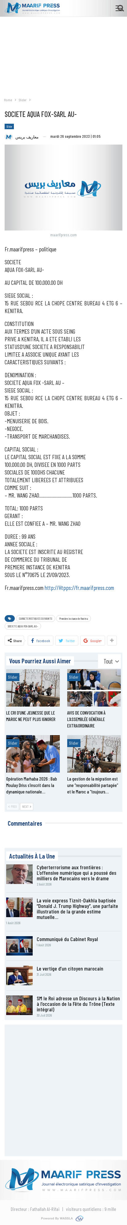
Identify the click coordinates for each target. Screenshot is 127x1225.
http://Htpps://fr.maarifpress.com (79, 587)
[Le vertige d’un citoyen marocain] (19, 975)
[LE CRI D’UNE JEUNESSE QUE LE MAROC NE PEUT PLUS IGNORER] (33, 688)
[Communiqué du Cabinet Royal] (19, 946)
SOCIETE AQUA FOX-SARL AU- (23, 626)
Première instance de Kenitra (73, 618)
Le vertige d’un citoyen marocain (70, 968)
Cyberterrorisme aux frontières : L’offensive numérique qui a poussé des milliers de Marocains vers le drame (76, 873)
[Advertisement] (63, 53)
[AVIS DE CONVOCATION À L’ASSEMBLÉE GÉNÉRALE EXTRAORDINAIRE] (94, 688)
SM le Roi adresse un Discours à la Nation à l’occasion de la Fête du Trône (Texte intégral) (78, 1004)
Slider (9, 126)
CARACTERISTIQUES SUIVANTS (35, 618)
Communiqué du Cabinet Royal (67, 939)
